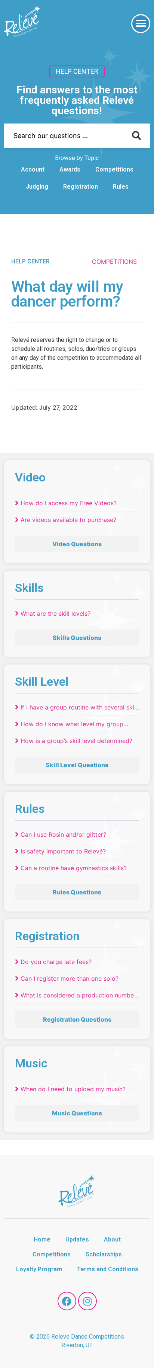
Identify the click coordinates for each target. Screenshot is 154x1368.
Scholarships (104, 1254)
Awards (69, 169)
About (112, 1239)
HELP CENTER (30, 261)
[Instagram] (87, 1301)
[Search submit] (136, 135)
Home (42, 1239)
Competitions (114, 169)
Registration (80, 186)
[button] (140, 23)
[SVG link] (22, 22)
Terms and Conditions (107, 1269)
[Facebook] (67, 1301)
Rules (121, 186)
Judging (37, 186)
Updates (77, 1239)
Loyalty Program (39, 1269)
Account (32, 169)
